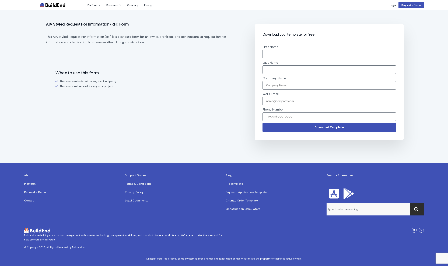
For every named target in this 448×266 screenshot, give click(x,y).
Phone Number (273, 109)
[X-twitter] (421, 230)
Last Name (270, 63)
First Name (270, 47)
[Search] (417, 209)
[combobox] (368, 209)
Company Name (274, 78)
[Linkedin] (414, 230)
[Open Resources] (120, 5)
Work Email (270, 94)
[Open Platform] (99, 5)
